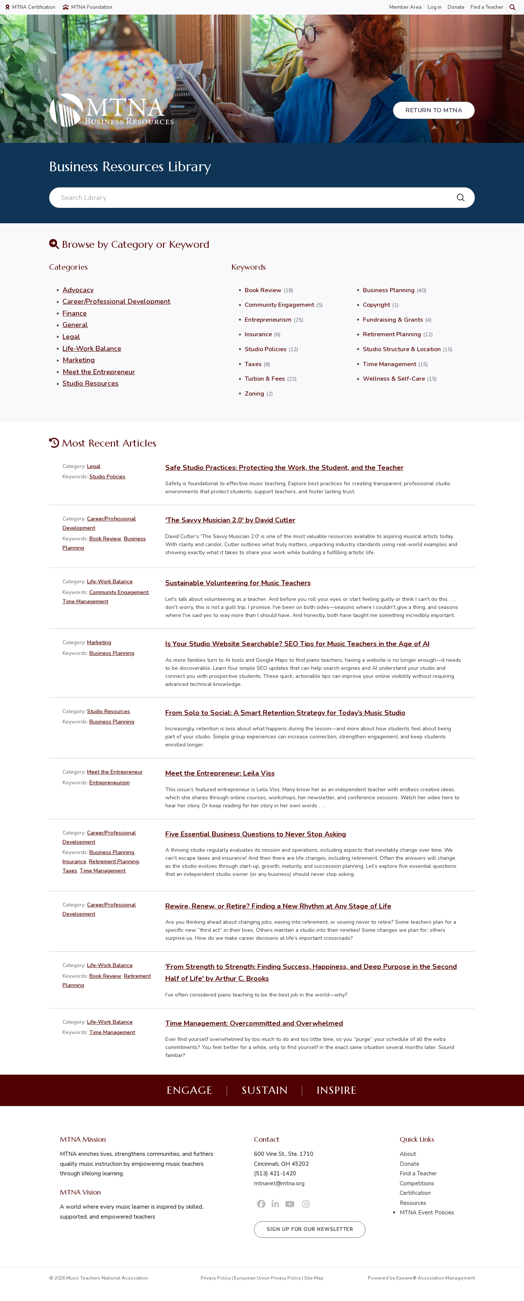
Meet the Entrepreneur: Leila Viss (220, 773)
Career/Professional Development (116, 301)
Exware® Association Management (435, 1278)
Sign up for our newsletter (310, 1229)
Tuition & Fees (265, 379)
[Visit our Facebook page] (261, 1204)
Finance (75, 313)
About (408, 1154)
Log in (435, 7)
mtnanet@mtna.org (279, 1183)
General (75, 324)
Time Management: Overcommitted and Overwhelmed (254, 1023)
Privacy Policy (216, 1278)
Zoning (254, 393)
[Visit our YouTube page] (290, 1204)
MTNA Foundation (91, 7)
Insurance (258, 334)
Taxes (253, 364)
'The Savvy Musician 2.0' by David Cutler (230, 520)
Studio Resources (91, 383)
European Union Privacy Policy (267, 1278)
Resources (413, 1203)
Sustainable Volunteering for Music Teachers (238, 582)
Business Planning (389, 290)
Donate (456, 7)
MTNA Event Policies (427, 1212)
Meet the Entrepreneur (99, 371)
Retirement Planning (392, 334)
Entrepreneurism (268, 320)
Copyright (376, 305)
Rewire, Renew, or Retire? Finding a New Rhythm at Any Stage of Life (278, 906)
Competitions (417, 1183)
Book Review (263, 290)
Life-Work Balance (92, 348)
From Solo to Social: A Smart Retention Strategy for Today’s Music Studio (285, 712)
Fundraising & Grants (393, 320)
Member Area (405, 7)
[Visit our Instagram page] (306, 1204)
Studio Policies (266, 349)
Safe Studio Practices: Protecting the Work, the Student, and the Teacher (284, 467)
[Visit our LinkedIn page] (275, 1204)
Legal (71, 336)
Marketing (79, 360)
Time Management (389, 364)
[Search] (512, 7)
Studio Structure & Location (402, 349)
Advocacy (78, 290)
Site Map (314, 1278)
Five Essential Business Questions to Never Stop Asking (255, 834)
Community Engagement (279, 305)
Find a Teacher (487, 7)
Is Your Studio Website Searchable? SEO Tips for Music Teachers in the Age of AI (297, 643)
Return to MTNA (433, 110)
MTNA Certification (33, 7)
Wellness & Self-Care (394, 379)
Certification (415, 1193)
